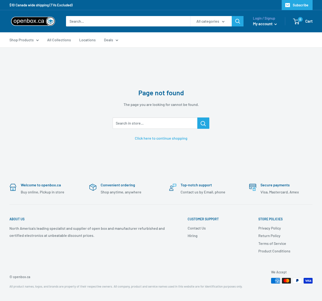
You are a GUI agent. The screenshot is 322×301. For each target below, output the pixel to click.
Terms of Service (272, 243)
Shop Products (21, 40)
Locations (87, 40)
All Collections (59, 40)
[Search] (238, 21)
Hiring (193, 235)
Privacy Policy (269, 228)
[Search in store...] (203, 123)
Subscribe (300, 5)
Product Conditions (274, 251)
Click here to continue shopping (161, 138)
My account (263, 23)
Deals (108, 40)
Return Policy (269, 235)
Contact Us (197, 228)
